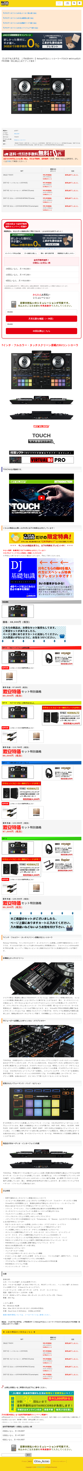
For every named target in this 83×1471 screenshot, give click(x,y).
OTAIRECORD (41, 1467)
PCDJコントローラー (20, 140)
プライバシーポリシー (59, 1461)
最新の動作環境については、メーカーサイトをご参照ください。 (27, 1315)
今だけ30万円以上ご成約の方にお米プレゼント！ (41, 249)
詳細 (8, 161)
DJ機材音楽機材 (67, 3)
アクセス (24, 1461)
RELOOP (16, 133)
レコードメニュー (59, 3)
